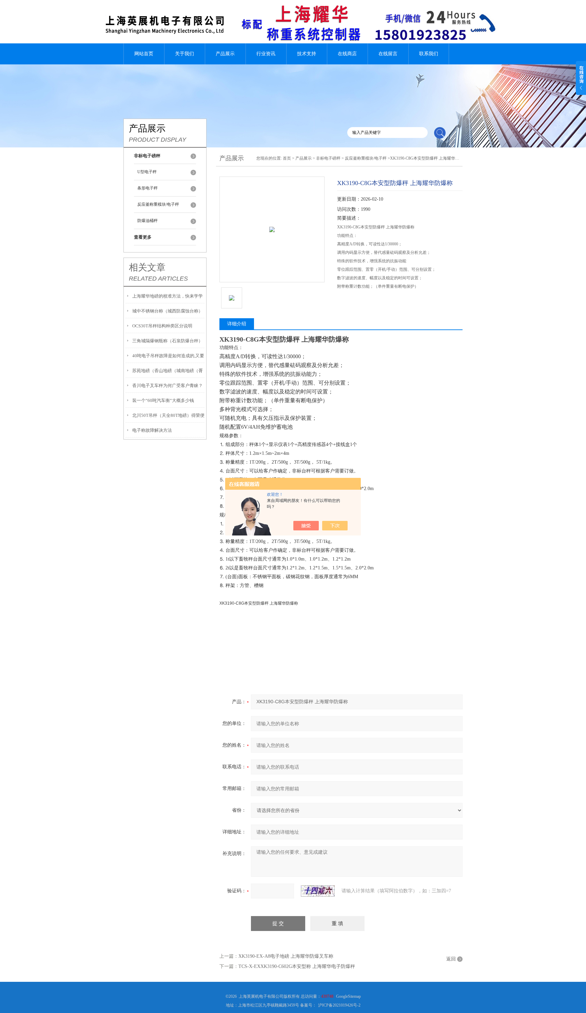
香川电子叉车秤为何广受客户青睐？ (167, 385)
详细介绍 (236, 323)
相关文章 (147, 267)
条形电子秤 (147, 188)
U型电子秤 (147, 171)
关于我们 (184, 53)
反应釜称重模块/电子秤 (158, 204)
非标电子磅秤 (328, 158)
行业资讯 (265, 53)
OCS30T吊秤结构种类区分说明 (162, 325)
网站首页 (143, 53)
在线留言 (387, 53)
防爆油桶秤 (147, 220)
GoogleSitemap (348, 996)
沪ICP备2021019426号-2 (339, 1005)
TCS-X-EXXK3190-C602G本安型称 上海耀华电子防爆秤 (296, 966)
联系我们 (428, 53)
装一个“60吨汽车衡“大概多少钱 (163, 400)
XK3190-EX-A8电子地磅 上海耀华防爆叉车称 (285, 956)
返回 (451, 958)
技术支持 (306, 53)
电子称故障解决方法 (152, 430)
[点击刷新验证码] (318, 891)
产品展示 (225, 53)
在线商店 (347, 53)
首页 (287, 158)
